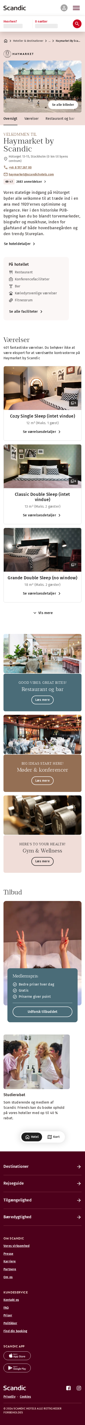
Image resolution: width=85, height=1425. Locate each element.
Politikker (10, 1323)
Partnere (9, 1269)
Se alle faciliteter (23, 311)
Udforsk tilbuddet (42, 1012)
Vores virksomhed (16, 1246)
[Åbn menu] (76, 7)
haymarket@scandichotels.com (31, 174)
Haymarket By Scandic (69, 40)
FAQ (6, 1308)
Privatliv (9, 1397)
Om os (8, 1277)
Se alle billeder (63, 105)
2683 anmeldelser (29, 182)
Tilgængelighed (17, 1200)
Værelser (31, 118)
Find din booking (15, 1331)
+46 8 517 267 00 (20, 167)
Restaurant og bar (60, 118)
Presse (8, 1254)
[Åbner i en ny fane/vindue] (17, 1359)
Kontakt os (11, 1300)
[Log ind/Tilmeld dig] (64, 8)
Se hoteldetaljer (17, 244)
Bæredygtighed (17, 1217)
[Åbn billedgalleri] (42, 388)
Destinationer (16, 1166)
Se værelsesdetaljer (39, 432)
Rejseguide (13, 1183)
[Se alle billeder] (42, 87)
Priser (7, 1315)
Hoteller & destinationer (28, 40)
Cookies (25, 1397)
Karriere (9, 1261)
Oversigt (10, 118)
